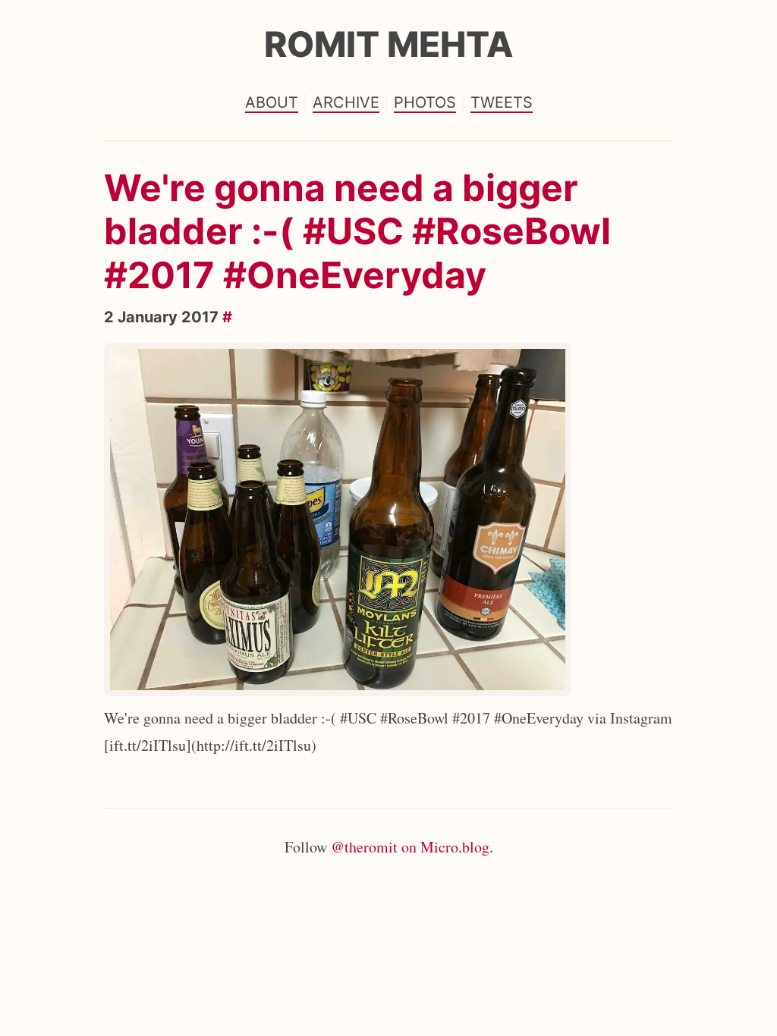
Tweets (501, 102)
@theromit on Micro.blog (410, 847)
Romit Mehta (389, 44)
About (271, 102)
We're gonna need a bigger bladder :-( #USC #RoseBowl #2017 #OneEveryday (357, 231)
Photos (425, 102)
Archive (346, 102)
